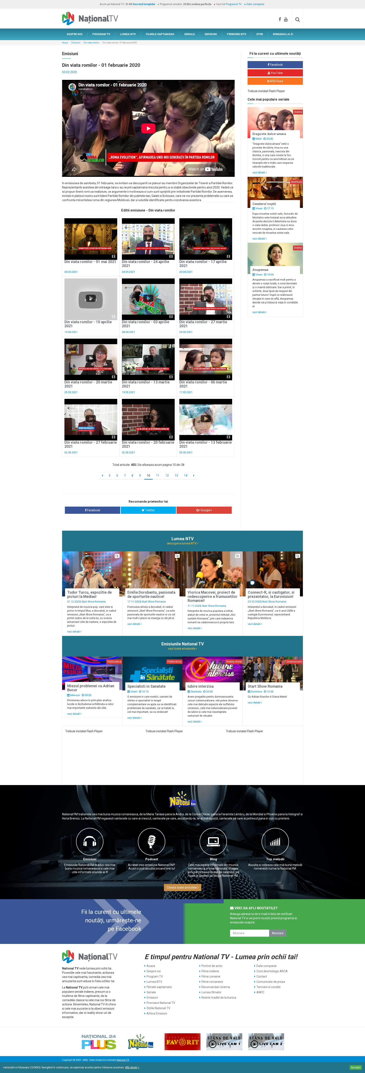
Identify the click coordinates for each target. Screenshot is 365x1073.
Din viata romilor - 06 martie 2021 (203, 384)
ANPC (260, 992)
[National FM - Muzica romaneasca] (141, 1041)
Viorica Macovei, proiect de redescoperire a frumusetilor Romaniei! (212, 596)
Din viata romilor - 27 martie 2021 (203, 324)
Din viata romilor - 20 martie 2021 (88, 384)
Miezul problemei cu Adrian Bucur (90, 688)
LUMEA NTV (128, 34)
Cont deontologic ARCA (272, 971)
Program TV (155, 976)
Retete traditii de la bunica (219, 997)
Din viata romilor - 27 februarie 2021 (90, 444)
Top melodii (275, 859)
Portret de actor (212, 966)
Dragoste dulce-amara (269, 134)
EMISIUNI (211, 34)
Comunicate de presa (270, 981)
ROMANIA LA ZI (283, 34)
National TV (123, 1060)
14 (185, 475)
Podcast (151, 859)
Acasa (65, 42)
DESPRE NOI (74, 34)
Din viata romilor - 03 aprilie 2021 (145, 324)
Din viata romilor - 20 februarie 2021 (148, 444)
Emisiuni (75, 42)
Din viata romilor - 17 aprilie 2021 (203, 264)
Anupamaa (260, 270)
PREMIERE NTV (236, 34)
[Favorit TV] (182, 1041)
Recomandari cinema (216, 987)
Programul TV (234, 4)
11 (157, 475)
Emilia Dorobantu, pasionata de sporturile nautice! (151, 594)
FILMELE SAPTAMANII (160, 34)
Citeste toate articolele (182, 887)
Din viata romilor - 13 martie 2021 (146, 384)
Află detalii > (132, 1067)
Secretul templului (144, 4)
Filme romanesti (212, 981)
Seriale (151, 992)
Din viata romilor (91, 42)
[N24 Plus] (99, 1041)
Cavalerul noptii (264, 204)
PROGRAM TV (101, 34)
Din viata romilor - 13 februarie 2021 (205, 444)
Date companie (255, 4)
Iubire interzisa (201, 686)
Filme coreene (211, 976)
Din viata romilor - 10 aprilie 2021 (88, 324)
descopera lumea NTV (182, 543)
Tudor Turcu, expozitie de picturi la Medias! (89, 594)
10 (148, 475)
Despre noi (154, 971)
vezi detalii (259, 172)
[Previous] (102, 476)
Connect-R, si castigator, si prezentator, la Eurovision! (271, 594)
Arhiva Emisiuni (157, 1013)
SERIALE (189, 34)
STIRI (259, 34)
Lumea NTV (154, 981)
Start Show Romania (94, 601)
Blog (213, 859)
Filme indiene (210, 971)
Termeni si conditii (268, 987)
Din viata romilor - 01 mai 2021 (90, 262)
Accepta (356, 1067)
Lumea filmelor (212, 992)
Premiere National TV (161, 1003)
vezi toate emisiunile (182, 648)
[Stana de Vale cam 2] (266, 1041)
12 (167, 475)
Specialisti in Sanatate (146, 686)
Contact (261, 976)
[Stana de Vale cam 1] (224, 1041)
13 (176, 475)
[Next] (194, 476)
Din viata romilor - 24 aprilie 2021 (145, 264)
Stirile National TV (158, 1008)
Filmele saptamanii (159, 987)
